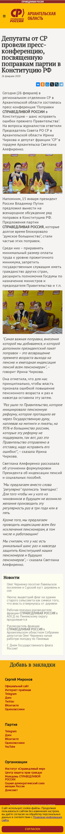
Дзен (8, 697)
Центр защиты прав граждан (23, 772)
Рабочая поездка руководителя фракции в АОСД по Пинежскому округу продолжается (31, 614)
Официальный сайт (17, 686)
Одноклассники (14, 709)
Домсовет (11, 790)
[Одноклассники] (43, 84)
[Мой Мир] (47, 84)
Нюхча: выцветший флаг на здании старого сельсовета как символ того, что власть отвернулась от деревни (31, 600)
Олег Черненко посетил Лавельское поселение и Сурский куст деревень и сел (32, 588)
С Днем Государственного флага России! (28, 647)
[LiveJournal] (57, 84)
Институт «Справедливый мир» (25, 768)
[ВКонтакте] (38, 84)
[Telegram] (61, 84)
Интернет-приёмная (18, 689)
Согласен (32, 829)
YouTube (10, 746)
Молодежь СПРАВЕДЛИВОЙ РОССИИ (22, 778)
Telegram (10, 693)
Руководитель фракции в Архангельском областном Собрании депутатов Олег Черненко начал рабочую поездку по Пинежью (31, 632)
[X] (52, 84)
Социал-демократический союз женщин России (24, 785)
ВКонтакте (12, 705)
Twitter (9, 701)
